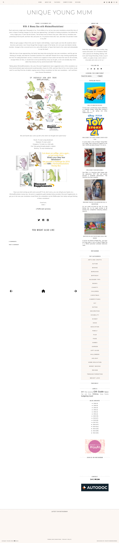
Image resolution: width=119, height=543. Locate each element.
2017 (94, 422)
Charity (95, 287)
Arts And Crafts (95, 259)
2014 (94, 428)
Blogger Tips (95, 279)
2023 (95, 409)
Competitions (67, 2)
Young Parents (104, 394)
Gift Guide (95, 350)
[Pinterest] (97, 479)
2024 (95, 407)
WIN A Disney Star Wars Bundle (94, 170)
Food (95, 338)
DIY (95, 303)
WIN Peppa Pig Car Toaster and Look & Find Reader (95, 237)
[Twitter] (92, 479)
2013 (94, 430)
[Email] (99, 479)
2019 (94, 418)
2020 (94, 416)
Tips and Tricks (86, 394)
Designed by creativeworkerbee (107, 540)
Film (95, 334)
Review (95, 370)
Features (57, 2)
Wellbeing (95, 394)
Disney (95, 319)
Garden (95, 346)
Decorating (95, 311)
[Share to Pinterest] (48, 220)
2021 (95, 414)
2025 (95, 405)
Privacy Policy (67, 539)
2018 (94, 420)
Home (40, 2)
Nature (106, 392)
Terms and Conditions (54, 539)
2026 (95, 403)
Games (94, 342)
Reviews (77, 2)
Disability (95, 315)
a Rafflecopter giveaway (43, 209)
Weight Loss (95, 378)
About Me (48, 2)
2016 (94, 424)
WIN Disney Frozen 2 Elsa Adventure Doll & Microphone (95, 203)
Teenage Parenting (95, 374)
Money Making (95, 366)
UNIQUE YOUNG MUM (59, 12)
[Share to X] (39, 220)
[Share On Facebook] (43, 220)
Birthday (95, 275)
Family (95, 330)
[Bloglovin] (95, 479)
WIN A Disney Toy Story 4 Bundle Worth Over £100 (94, 138)
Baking (95, 267)
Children (95, 291)
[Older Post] (75, 291)
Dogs (95, 323)
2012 (94, 433)
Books (95, 283)
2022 (95, 412)
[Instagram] (93, 479)
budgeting (85, 396)
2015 (94, 426)
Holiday (95, 358)
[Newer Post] (11, 291)
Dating (95, 307)
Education (95, 326)
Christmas (95, 295)
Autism (95, 263)
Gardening (90, 392)
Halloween (95, 354)
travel (91, 396)
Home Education (95, 362)
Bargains (95, 271)
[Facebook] (90, 479)
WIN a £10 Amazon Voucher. (94, 105)
